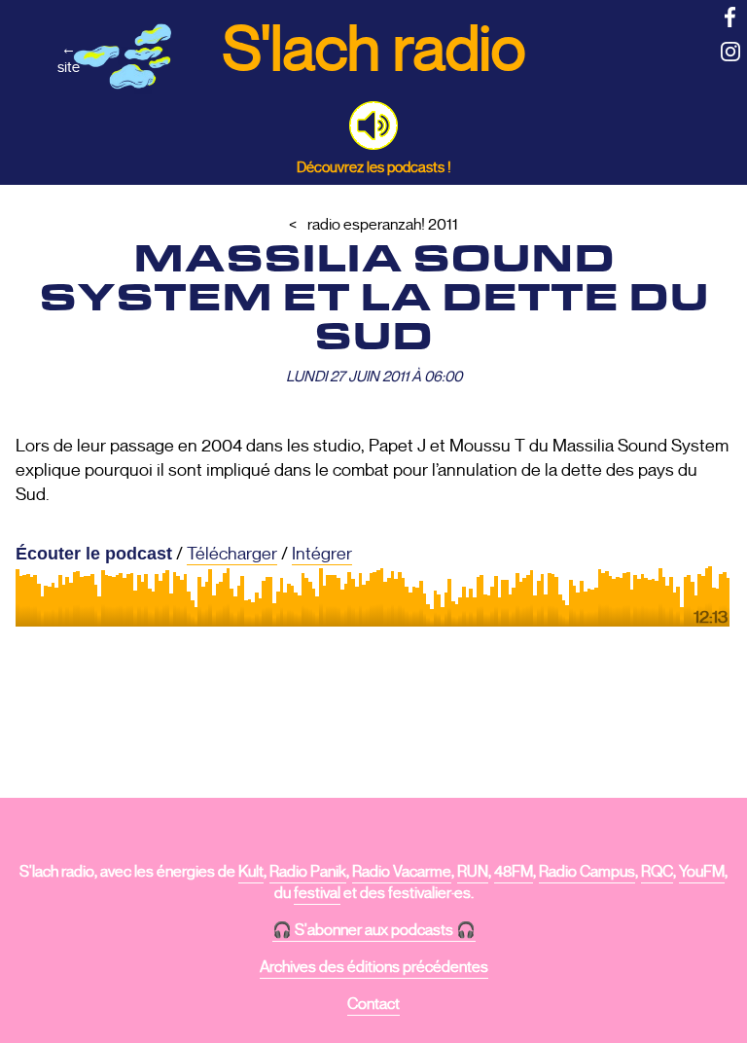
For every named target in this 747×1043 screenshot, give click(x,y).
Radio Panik (307, 871)
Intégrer (322, 553)
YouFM (702, 871)
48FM (513, 871)
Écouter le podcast (94, 553)
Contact (373, 1004)
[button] (373, 125)
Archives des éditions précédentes (374, 967)
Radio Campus (587, 871)
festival (317, 893)
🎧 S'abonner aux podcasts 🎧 (374, 930)
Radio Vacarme (401, 871)
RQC (657, 871)
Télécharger (232, 553)
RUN (472, 871)
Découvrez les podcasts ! (374, 167)
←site (68, 57)
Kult (251, 871)
